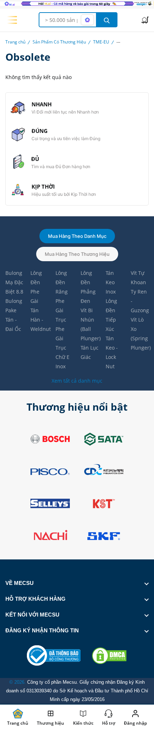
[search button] (106, 19)
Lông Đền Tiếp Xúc (111, 314)
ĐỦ (35, 158)
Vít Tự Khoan (138, 277)
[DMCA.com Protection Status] (109, 656)
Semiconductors (132, 42)
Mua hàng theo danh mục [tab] (77, 236)
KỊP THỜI (43, 186)
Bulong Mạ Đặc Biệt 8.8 (14, 282)
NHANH (42, 104)
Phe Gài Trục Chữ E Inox (62, 348)
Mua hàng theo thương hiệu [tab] (77, 254)
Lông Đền (36, 277)
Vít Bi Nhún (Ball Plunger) (89, 324)
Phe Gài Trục (61, 310)
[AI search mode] (87, 19)
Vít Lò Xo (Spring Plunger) (140, 333)
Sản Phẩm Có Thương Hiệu (59, 42)
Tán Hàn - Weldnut (39, 319)
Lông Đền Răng (62, 282)
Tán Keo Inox (111, 282)
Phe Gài (34, 296)
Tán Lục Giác (89, 352)
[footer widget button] (77, 583)
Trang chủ (15, 42)
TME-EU (101, 42)
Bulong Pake (13, 305)
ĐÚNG (40, 130)
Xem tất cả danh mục (77, 380)
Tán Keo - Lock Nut (112, 352)
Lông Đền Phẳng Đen (88, 286)
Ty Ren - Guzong (140, 301)
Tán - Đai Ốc (13, 324)
